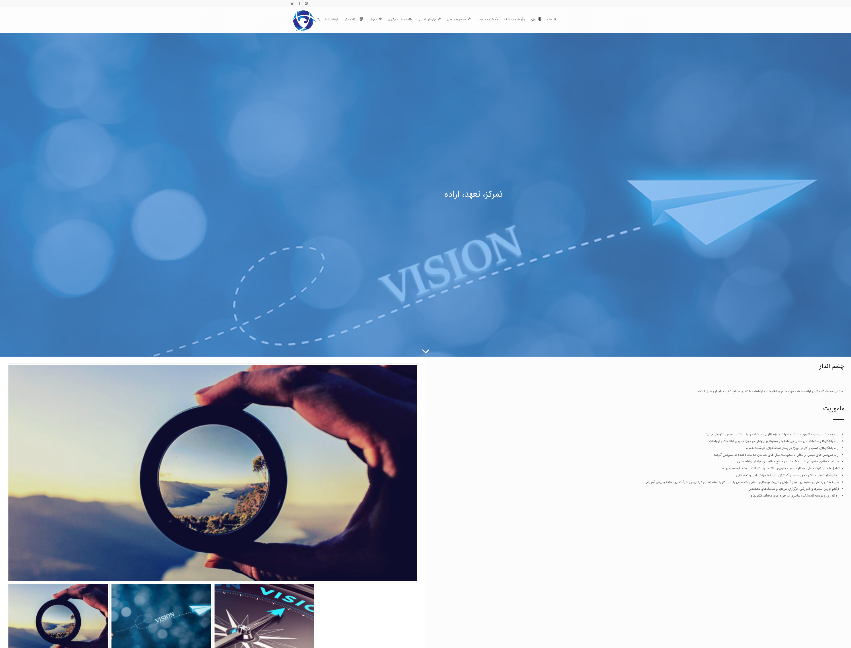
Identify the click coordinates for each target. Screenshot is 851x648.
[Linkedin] (292, 3)
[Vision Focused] (213, 473)
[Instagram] (306, 3)
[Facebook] (299, 3)
